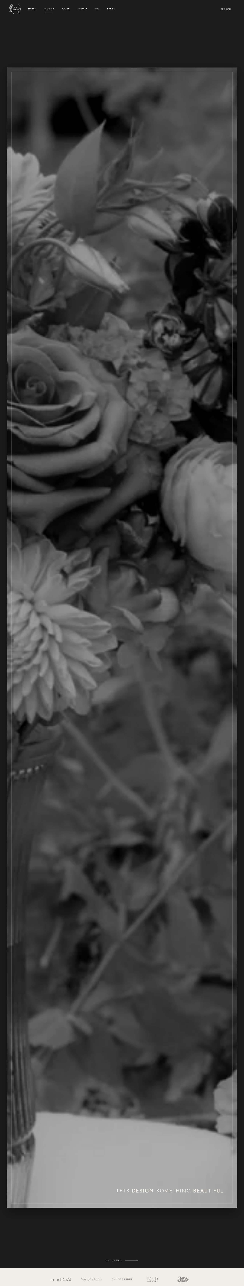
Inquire (49, 9)
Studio (82, 9)
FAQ (96, 9)
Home (32, 9)
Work (66, 9)
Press (111, 9)
